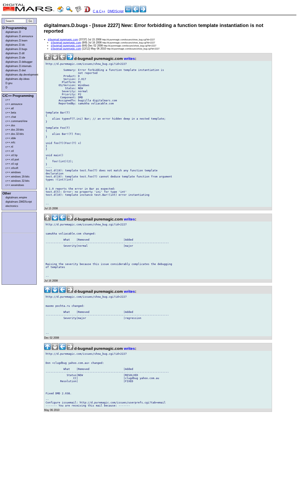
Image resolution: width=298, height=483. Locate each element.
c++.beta (10, 112)
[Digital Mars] (60, 11)
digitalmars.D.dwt (15, 70)
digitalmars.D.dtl (15, 53)
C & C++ (99, 11)
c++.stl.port (12, 159)
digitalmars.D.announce (19, 36)
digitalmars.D (13, 31)
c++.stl (9, 150)
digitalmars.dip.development (19, 74)
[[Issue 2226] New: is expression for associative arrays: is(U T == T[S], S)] (143, 11)
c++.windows (13, 172)
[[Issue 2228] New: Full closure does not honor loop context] (135, 11)
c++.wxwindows (14, 185)
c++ (7, 99)
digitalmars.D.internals (18, 66)
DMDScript (115, 11)
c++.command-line (16, 121)
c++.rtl (9, 146)
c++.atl (9, 108)
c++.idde (10, 138)
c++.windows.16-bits (17, 176)
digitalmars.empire (16, 197)
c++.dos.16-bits (14, 129)
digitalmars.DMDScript (18, 201)
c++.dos (10, 125)
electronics (11, 205)
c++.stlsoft (11, 168)
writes (129, 58)
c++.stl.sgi (11, 163)
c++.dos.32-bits (14, 133)
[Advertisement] (14, 222)
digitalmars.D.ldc (15, 44)
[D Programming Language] (87, 11)
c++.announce (13, 104)
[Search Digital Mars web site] (69, 11)
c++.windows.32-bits (17, 180)
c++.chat (10, 116)
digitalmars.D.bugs (16, 49)
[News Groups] (78, 11)
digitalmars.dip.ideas (17, 78)
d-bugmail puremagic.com (63, 39)
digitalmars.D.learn (16, 40)
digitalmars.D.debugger (18, 61)
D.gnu (8, 83)
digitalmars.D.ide (15, 57)
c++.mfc (10, 142)
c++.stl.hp (11, 155)
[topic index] (128, 11)
